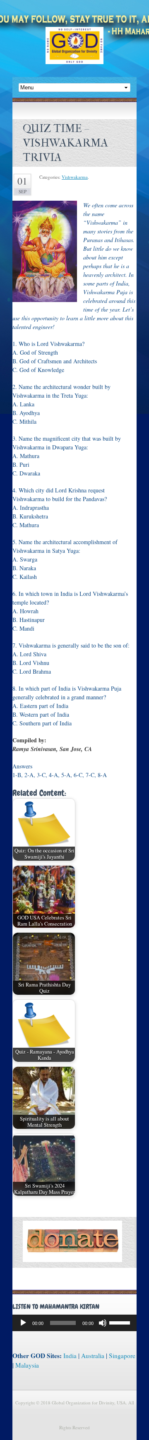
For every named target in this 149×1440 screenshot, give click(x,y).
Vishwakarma (75, 177)
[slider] (120, 1322)
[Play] (23, 1323)
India (70, 1355)
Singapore (122, 1355)
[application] (74, 1323)
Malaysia (27, 1365)
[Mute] (103, 1323)
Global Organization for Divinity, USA (74, 51)
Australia (92, 1355)
